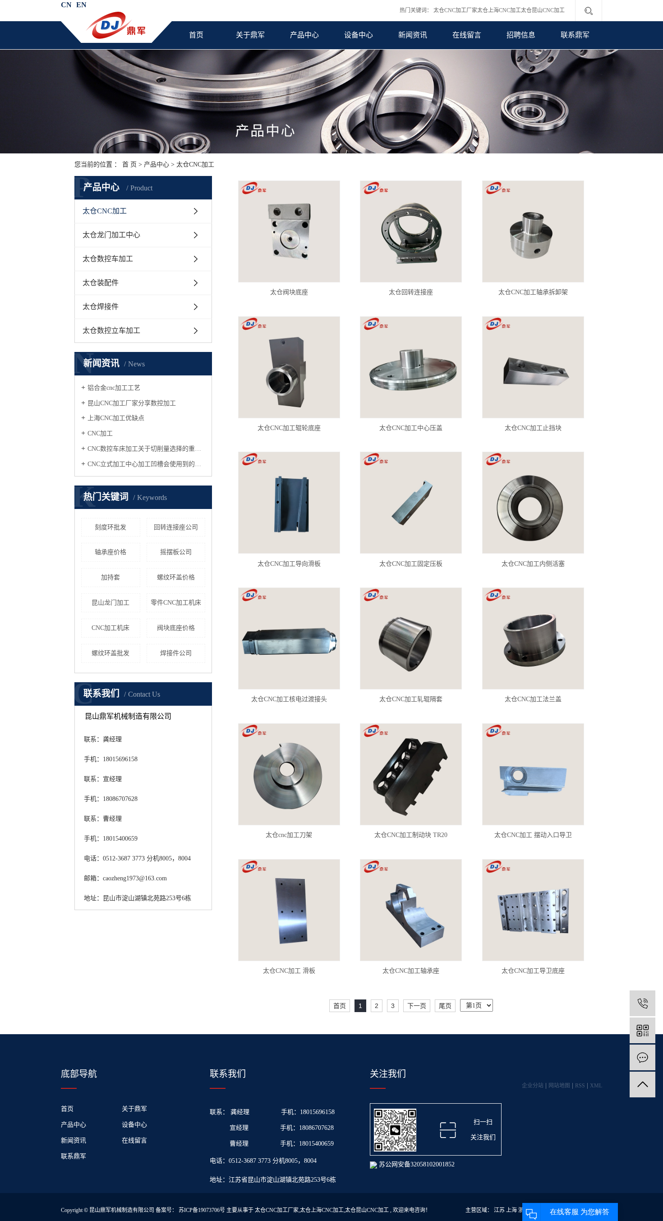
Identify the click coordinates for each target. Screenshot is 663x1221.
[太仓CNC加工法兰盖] (533, 638)
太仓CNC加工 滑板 (289, 970)
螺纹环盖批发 (110, 653)
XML (596, 1085)
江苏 (499, 1210)
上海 (511, 1210)
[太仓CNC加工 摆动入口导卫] (533, 774)
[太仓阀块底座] (289, 231)
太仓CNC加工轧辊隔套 (410, 699)
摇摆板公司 (176, 552)
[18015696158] (642, 1003)
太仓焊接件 (101, 306)
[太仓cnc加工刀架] (289, 774)
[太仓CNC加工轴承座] (411, 910)
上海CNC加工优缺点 (115, 418)
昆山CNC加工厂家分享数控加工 (131, 403)
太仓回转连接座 (411, 292)
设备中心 (358, 35)
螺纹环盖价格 (176, 577)
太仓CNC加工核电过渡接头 (289, 699)
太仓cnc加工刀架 (289, 835)
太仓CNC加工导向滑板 (289, 563)
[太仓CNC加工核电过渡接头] (289, 638)
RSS (580, 1085)
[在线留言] (642, 1057)
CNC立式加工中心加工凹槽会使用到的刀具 (146, 464)
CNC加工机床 (110, 627)
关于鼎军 (250, 35)
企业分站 (532, 1085)
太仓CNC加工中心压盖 (410, 428)
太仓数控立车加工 (111, 330)
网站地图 (559, 1085)
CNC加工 (100, 433)
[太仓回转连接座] (411, 231)
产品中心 (304, 35)
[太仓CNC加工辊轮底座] (289, 367)
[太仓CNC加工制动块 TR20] (411, 774)
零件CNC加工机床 (176, 602)
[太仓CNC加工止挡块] (533, 367)
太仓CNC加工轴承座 (410, 970)
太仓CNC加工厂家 (455, 10)
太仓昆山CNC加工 (543, 10)
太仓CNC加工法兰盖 (533, 699)
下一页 (416, 1005)
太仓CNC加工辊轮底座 (289, 428)
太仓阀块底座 (289, 292)
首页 (196, 35)
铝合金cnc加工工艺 (113, 387)
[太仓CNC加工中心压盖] (411, 367)
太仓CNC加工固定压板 (410, 563)
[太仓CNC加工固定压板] (411, 503)
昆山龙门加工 (110, 602)
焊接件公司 (176, 653)
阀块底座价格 (176, 627)
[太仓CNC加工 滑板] (289, 910)
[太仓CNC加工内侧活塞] (533, 503)
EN (81, 5)
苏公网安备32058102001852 (416, 1164)
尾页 (445, 1005)
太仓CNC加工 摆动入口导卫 (533, 835)
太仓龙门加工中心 (111, 235)
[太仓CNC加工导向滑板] (289, 503)
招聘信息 (520, 35)
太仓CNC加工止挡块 (533, 428)
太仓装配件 (101, 283)
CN (66, 5)
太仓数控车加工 (108, 259)
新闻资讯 (412, 35)
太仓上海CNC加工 (499, 10)
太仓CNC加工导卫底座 (533, 970)
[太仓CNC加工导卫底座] (533, 910)
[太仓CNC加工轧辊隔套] (411, 638)
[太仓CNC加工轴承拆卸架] (533, 231)
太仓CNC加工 (195, 164)
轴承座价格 (110, 552)
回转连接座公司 (176, 527)
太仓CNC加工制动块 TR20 (410, 835)
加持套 (110, 577)
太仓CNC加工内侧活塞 (533, 563)
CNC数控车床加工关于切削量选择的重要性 (146, 448)
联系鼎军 (575, 35)
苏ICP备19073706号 (202, 1210)
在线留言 (466, 35)
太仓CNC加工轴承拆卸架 (533, 292)
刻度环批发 (110, 527)
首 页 (129, 164)
